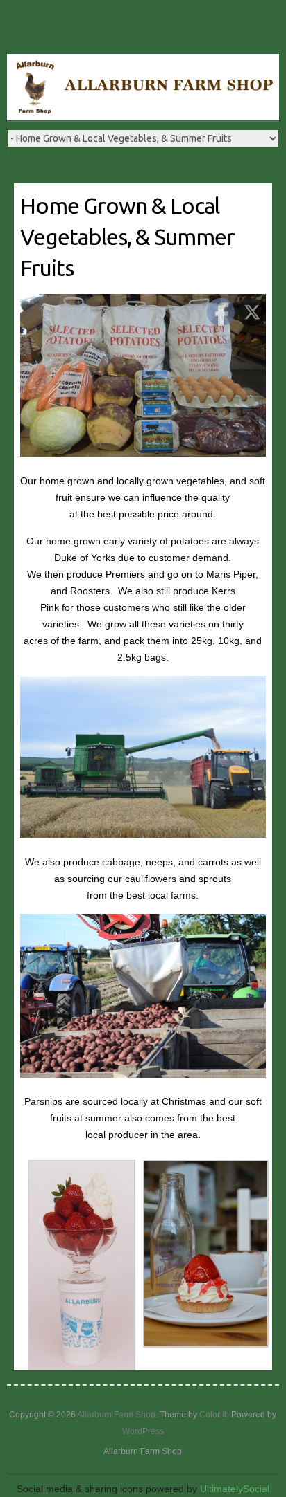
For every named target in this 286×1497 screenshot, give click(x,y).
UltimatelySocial (234, 1488)
